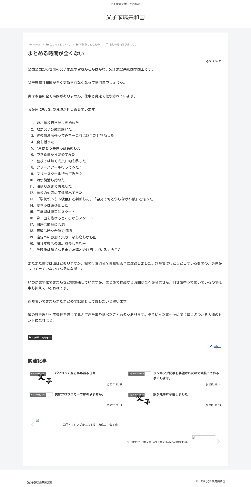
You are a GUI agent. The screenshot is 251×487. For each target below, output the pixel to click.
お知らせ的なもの (41, 337)
